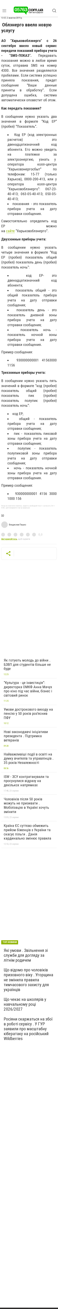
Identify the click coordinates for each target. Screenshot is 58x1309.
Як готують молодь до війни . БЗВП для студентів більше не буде (27, 664)
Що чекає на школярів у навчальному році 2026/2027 (25, 1004)
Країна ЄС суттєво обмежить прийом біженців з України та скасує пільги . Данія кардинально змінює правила (27, 832)
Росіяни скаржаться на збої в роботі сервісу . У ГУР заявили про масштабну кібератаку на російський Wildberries (28, 1029)
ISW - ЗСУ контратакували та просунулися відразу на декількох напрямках (26, 781)
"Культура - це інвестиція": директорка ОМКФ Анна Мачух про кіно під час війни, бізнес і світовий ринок (28, 689)
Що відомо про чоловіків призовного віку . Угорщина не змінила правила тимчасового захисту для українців (28, 979)
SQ (2, 515)
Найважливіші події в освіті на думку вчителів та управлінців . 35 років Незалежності (29, 758)
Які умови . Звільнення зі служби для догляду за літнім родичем (26, 955)
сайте (10, 231)
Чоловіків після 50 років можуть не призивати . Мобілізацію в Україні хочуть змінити (26, 805)
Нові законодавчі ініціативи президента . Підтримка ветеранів (26, 736)
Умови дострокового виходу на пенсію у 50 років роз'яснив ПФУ (28, 713)
